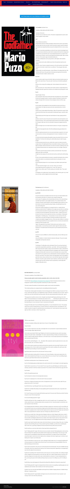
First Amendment (10, 2)
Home (5, 2)
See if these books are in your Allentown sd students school (35, 16)
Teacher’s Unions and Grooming (56, 2)
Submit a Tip (65, 2)
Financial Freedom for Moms (38, 4)
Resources (28, 2)
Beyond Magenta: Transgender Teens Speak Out (40, 280)
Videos (29, 4)
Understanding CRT (44, 2)
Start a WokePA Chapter (36, 2)
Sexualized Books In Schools (19, 2)
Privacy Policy (6, 485)
